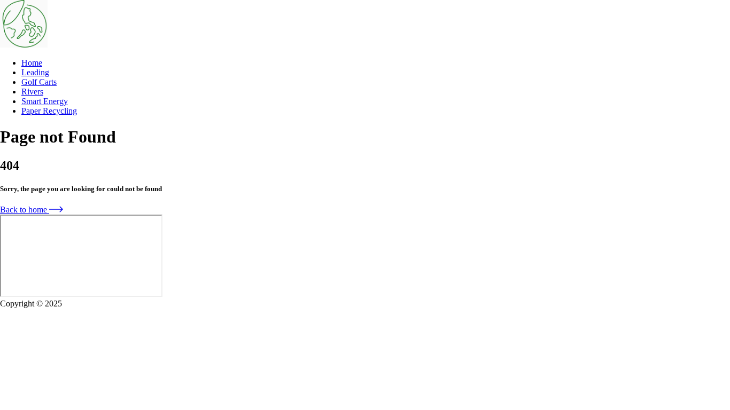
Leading (35, 72)
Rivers (32, 91)
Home (31, 62)
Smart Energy (44, 101)
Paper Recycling (49, 110)
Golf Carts (39, 81)
